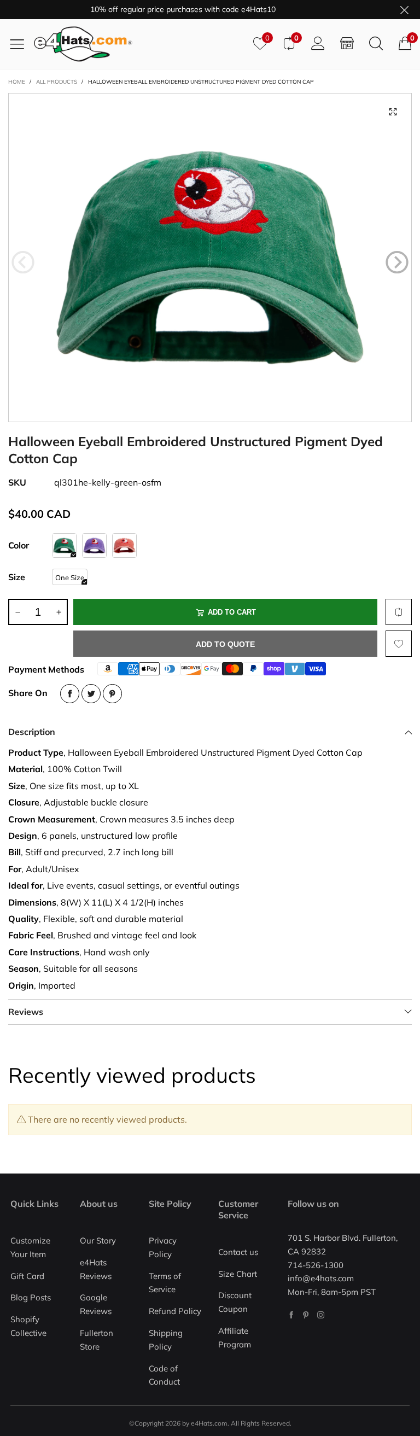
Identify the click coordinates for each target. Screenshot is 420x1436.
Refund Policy (175, 1311)
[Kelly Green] (64, 545)
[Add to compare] (399, 612)
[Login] (318, 43)
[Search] (375, 43)
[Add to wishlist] (399, 644)
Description (31, 731)
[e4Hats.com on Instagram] (320, 1315)
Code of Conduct (164, 1375)
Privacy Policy (163, 1247)
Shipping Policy (166, 1340)
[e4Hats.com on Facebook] (291, 1315)
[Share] (69, 693)
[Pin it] (112, 693)
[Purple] (94, 545)
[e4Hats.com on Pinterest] (306, 1315)
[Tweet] (91, 693)
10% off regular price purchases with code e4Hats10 (169, 9)
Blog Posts (30, 1297)
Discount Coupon (235, 1302)
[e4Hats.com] (139, 44)
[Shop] (346, 43)
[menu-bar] (21, 43)
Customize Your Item (30, 1247)
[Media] (393, 112)
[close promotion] (404, 9)
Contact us (238, 1252)
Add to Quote (225, 644)
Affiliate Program (234, 1338)
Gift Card (27, 1276)
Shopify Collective (28, 1326)
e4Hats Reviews (96, 1269)
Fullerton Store (96, 1340)
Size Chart (237, 1274)
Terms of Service (165, 1283)
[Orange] (124, 545)
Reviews (25, 1011)
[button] (23, 262)
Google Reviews (96, 1304)
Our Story (98, 1240)
